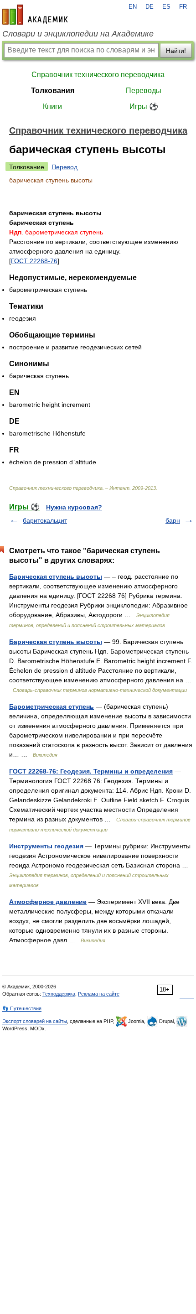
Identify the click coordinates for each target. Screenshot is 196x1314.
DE (149, 7)
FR (183, 7)
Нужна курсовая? (74, 507)
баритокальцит (45, 520)
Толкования (52, 90)
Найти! (176, 50)
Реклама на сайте (98, 994)
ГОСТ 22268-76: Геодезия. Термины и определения (91, 771)
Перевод (64, 167)
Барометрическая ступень (51, 706)
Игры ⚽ (143, 106)
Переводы (143, 90)
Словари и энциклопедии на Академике (78, 33)
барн (172, 520)
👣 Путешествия (21, 1008)
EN (133, 7)
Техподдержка (58, 994)
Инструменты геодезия (46, 846)
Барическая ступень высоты (55, 576)
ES (166, 7)
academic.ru (35, 15)
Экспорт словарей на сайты (34, 1021)
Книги (52, 106)
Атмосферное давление (48, 901)
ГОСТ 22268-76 (34, 261)
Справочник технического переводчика (98, 74)
